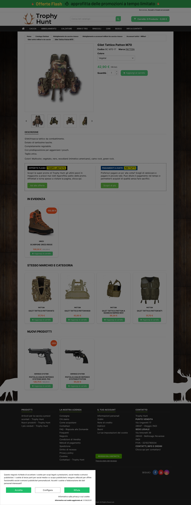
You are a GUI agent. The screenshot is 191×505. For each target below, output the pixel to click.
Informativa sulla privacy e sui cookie (74, 496)
